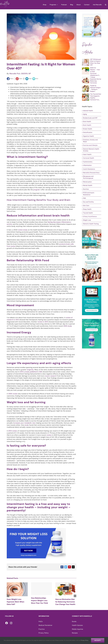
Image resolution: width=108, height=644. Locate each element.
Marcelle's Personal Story (91, 173)
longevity (30, 370)
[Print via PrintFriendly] (35, 78)
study (26, 425)
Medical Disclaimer (45, 625)
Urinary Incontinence (90, 216)
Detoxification (87, 132)
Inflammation (87, 165)
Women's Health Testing (91, 224)
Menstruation (87, 182)
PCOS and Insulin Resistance (88, 193)
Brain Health (87, 125)
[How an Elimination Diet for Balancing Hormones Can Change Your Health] (41, 589)
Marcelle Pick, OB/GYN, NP (20, 73)
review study (22, 230)
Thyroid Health (88, 213)
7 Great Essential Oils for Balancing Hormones (95, 80)
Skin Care (86, 205)
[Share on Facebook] (10, 78)
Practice (42, 629)
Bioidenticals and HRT (90, 118)
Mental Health (87, 185)
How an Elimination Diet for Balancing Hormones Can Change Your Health (41, 601)
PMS (84, 198)
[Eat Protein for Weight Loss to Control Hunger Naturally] (65, 588)
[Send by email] (28, 78)
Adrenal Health (88, 110)
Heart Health (87, 154)
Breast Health (87, 129)
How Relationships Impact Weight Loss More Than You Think (15, 600)
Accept (97, 640)
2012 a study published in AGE (31, 372)
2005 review (13, 394)
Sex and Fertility (88, 202)
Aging (85, 114)
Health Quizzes (77, 625)
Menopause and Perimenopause (88, 177)
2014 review (12, 431)
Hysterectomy (87, 162)
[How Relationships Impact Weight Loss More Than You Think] (17, 588)
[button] (105, 4)
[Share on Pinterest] (19, 78)
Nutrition (86, 189)
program (36, 190)
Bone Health (87, 121)
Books (74, 621)
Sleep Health (87, 209)
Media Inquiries (77, 629)
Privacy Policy (44, 633)
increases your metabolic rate (24, 423)
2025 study (67, 326)
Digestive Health (88, 136)
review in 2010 (43, 322)
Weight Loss (87, 220)
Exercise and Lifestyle (90, 145)
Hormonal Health (88, 158)
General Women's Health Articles (91, 150)
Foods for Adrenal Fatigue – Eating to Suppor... (95, 88)
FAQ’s (41, 621)
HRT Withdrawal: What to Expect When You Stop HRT (95, 62)
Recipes (75, 633)
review (49, 435)
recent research (51, 376)
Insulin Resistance (89, 169)
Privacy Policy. (85, 640)
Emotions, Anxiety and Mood (90, 140)
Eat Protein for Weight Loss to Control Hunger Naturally (64, 601)
